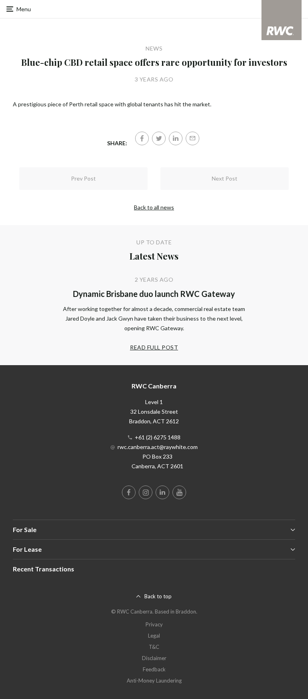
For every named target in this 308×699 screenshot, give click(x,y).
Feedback (154, 669)
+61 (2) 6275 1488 (157, 437)
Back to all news (154, 207)
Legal (154, 635)
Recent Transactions (43, 569)
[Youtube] (179, 492)
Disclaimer (154, 658)
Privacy (154, 624)
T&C (154, 647)
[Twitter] (159, 138)
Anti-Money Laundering (154, 680)
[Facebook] (142, 138)
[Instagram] (145, 492)
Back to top (158, 596)
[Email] (192, 138)
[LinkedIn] (175, 138)
